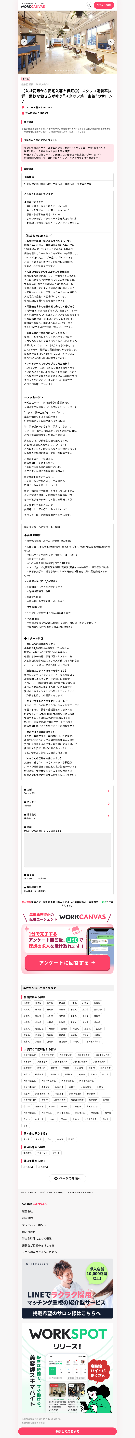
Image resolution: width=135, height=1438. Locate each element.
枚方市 (66, 1068)
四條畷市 (77, 1106)
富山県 (38, 1015)
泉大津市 (79, 1068)
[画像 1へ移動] (55, 70)
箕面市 (82, 1074)
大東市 (52, 1119)
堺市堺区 (28, 1068)
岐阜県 (97, 1015)
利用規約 (27, 1218)
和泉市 (52, 1106)
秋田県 (74, 1003)
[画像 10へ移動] (79, 70)
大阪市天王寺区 (48, 1080)
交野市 (105, 1074)
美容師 (26, 78)
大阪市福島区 (30, 1080)
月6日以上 (28, 1166)
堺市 (26, 1125)
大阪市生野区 (67, 1080)
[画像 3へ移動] (61, 70)
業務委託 (28, 1152)
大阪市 (105, 1119)
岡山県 (76, 1028)
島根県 (64, 1028)
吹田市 (54, 1068)
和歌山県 (39, 1028)
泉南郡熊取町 (77, 1100)
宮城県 (62, 1003)
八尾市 (100, 1087)
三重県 (50, 1022)
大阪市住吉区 (83, 1055)
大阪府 (85, 1022)
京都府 (74, 1022)
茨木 (49, 1139)
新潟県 (27, 1015)
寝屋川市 (69, 1074)
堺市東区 (45, 1087)
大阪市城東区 (75, 1093)
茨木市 (92, 1068)
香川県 (38, 1035)
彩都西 (71, 1139)
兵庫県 (97, 1022)
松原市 (27, 1093)
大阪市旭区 (46, 1112)
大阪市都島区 (30, 1055)
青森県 (38, 1003)
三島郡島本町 (90, 1119)
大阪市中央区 (59, 1100)
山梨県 (74, 1015)
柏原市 (27, 1074)
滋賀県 (62, 1022)
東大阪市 (91, 1093)
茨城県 (27, 1009)
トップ (23, 1192)
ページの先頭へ (70, 1178)
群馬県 (50, 1009)
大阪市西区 (86, 1087)
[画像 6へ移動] (68, 70)
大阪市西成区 (63, 1112)
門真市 (64, 1119)
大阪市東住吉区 (86, 1080)
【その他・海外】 (92, 1041)
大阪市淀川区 (30, 1100)
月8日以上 (43, 1166)
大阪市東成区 (65, 1055)
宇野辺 (60, 1139)
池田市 (106, 1100)
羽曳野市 (59, 1093)
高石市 (94, 1074)
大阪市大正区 (47, 1055)
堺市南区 (93, 1100)
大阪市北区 (80, 1112)
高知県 (62, 1035)
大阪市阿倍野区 (80, 1061)
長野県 (85, 1015)
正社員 (56, 1152)
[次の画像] (111, 42)
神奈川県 (98, 1009)
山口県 (99, 1028)
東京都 (85, 1009)
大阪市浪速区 (30, 1112)
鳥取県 (52, 1028)
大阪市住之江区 (102, 1055)
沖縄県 (76, 1041)
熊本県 (27, 1041)
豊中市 (108, 1112)
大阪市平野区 (30, 1087)
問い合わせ (29, 1232)
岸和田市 (59, 1087)
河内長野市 (105, 1068)
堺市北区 (41, 1068)
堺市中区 (28, 1061)
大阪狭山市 (54, 1074)
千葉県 (74, 1009)
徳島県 (27, 1035)
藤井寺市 (39, 1074)
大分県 (38, 1041)
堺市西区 (95, 1112)
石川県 (50, 1015)
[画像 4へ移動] (63, 70)
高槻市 (72, 1087)
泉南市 (76, 1119)
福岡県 (74, 1035)
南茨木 (27, 1139)
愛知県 (38, 1022)
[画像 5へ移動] (66, 70)
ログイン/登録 (104, 5)
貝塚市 (27, 1119)
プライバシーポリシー (35, 1225)
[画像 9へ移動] (76, 70)
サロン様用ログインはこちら (39, 1252)
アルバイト (42, 1152)
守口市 (27, 1106)
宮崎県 (50, 1041)
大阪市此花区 (92, 1106)
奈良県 (27, 1028)
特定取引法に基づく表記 (37, 1238)
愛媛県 (50, 1035)
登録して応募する (67, 1431)
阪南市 (44, 1100)
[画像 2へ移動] (58, 70)
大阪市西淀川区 (42, 1093)
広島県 (87, 1028)
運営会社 (27, 1211)
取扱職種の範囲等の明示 (33, 1422)
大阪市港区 (42, 1061)
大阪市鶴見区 (99, 1061)
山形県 (85, 1003)
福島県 (97, 1003)
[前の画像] (24, 42)
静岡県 (27, 1022)
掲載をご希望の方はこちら (38, 1245)
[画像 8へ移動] (74, 70)
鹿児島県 (63, 1041)
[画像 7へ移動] (71, 70)
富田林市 (39, 1106)
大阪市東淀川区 (60, 1061)
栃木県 (38, 1009)
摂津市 (64, 1106)
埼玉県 (62, 1009)
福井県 (62, 1015)
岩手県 (50, 1003)
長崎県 (97, 1035)
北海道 (27, 1003)
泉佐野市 (39, 1119)
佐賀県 (85, 1035)
